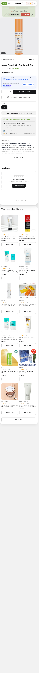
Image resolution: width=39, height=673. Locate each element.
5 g (4, 107)
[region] (19, 36)
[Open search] (9, 3)
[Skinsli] (19, 3)
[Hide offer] (32, 14)
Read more (18, 157)
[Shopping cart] (34, 3)
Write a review (19, 185)
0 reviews (16, 68)
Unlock (26, 14)
